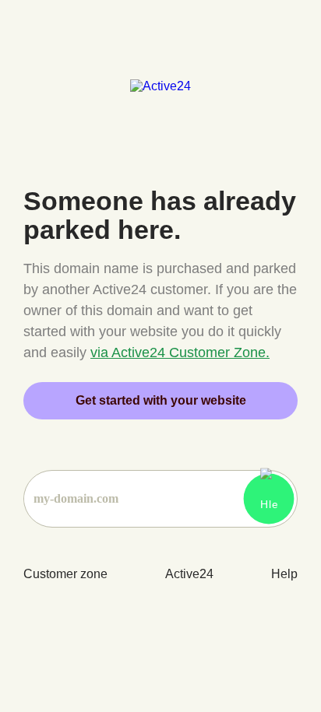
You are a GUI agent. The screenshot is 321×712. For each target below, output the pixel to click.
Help (284, 573)
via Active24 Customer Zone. (180, 352)
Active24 (189, 573)
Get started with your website (161, 400)
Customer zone (65, 573)
